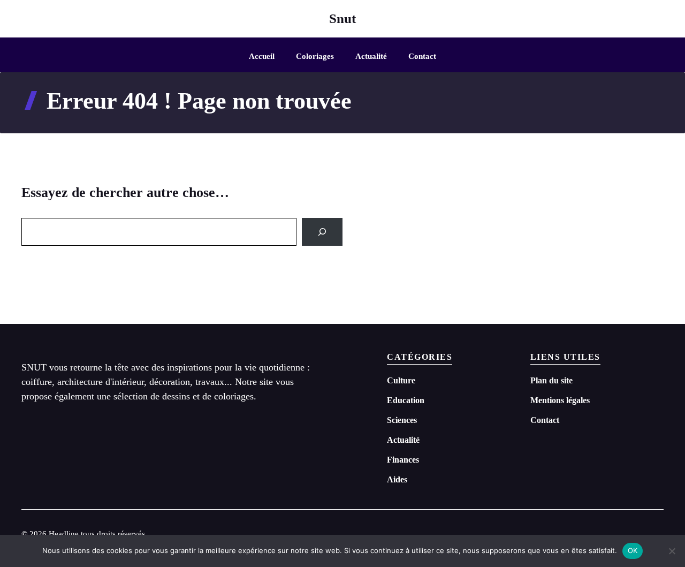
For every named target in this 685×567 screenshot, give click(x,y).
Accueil (262, 56)
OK (633, 550)
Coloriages (315, 56)
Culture (401, 380)
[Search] (322, 232)
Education (405, 400)
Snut (342, 18)
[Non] (671, 551)
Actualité (371, 56)
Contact (422, 56)
